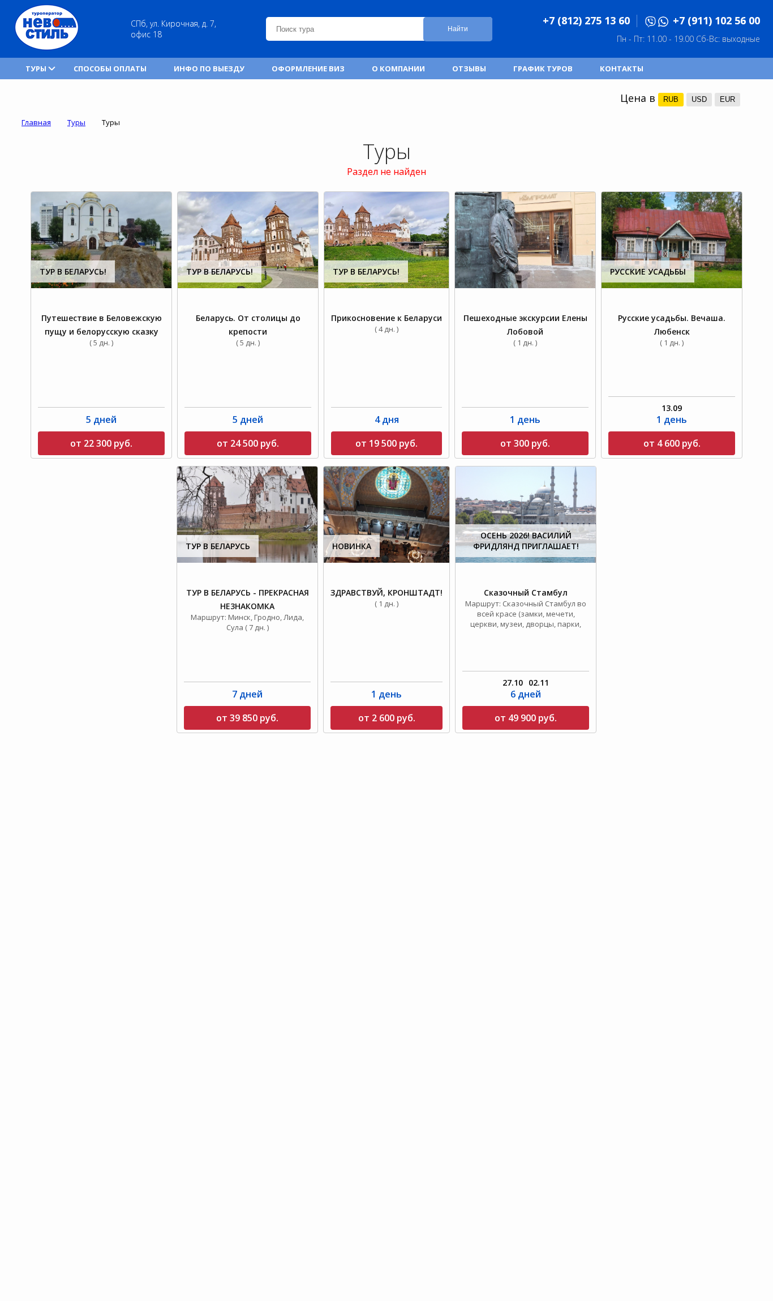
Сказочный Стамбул (526, 592)
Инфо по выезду (209, 68)
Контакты (621, 68)
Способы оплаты (110, 68)
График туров (543, 68)
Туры (35, 68)
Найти (458, 29)
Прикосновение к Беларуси (386, 318)
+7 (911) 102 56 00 (716, 20)
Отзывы (469, 68)
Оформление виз (308, 68)
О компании (398, 68)
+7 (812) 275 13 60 (586, 20)
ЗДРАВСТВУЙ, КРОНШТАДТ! (386, 592)
